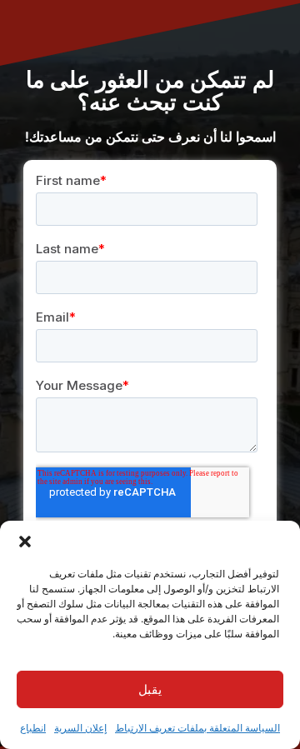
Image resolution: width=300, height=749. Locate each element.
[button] (25, 541)
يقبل (150, 689)
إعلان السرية (80, 728)
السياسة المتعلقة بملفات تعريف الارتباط (197, 728)
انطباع (33, 728)
